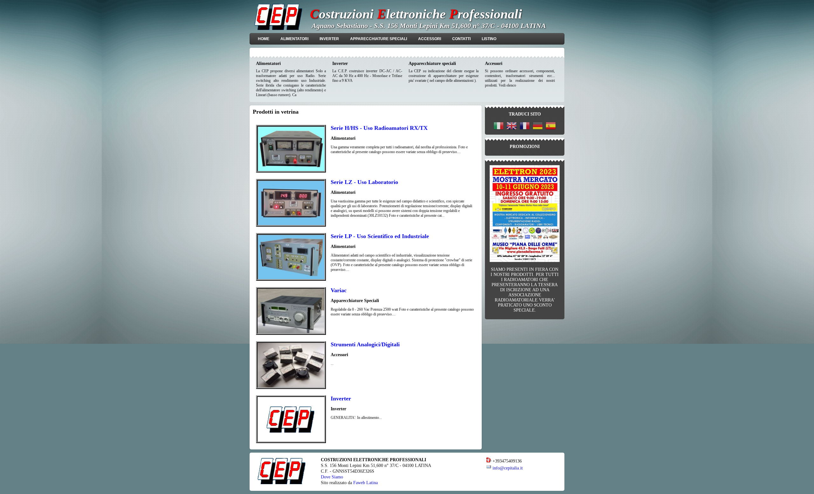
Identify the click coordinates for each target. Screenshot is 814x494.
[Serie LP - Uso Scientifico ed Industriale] (291, 279)
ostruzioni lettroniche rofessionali (416, 14)
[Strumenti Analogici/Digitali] (291, 387)
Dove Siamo (332, 477)
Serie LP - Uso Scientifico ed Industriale (380, 236)
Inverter (341, 398)
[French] (525, 127)
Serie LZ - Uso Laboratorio (364, 182)
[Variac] (291, 333)
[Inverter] (291, 442)
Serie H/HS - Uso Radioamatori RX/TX (379, 128)
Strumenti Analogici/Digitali (365, 344)
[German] (538, 127)
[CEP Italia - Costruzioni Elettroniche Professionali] (279, 28)
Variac (339, 290)
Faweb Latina (365, 482)
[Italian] (498, 127)
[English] (512, 127)
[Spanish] (551, 127)
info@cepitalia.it (508, 468)
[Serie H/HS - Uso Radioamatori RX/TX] (291, 171)
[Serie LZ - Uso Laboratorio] (291, 225)
